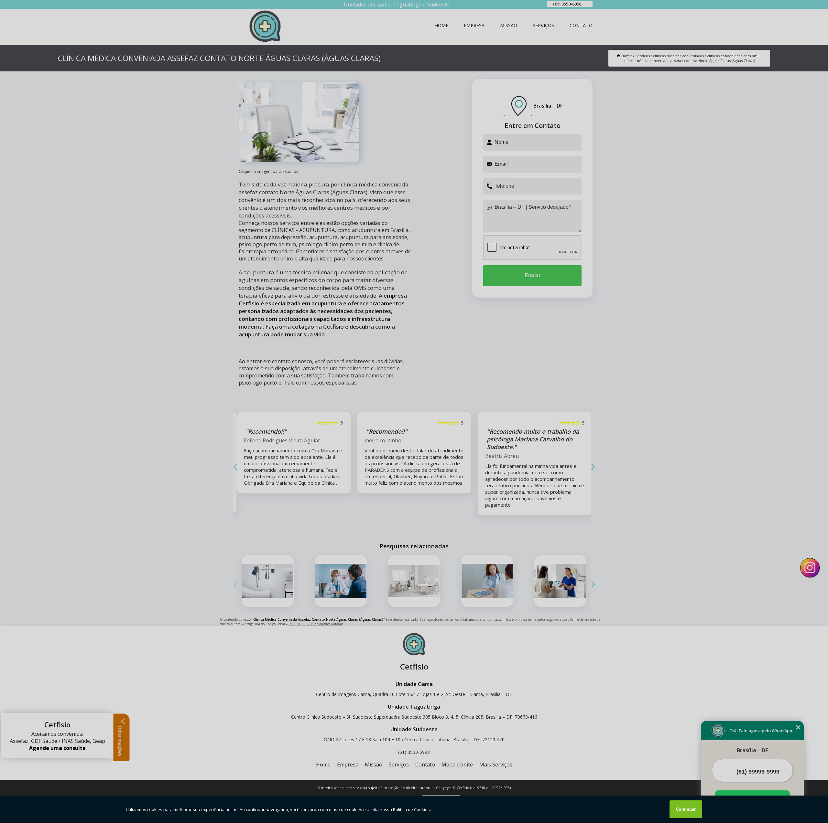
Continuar (686, 809)
